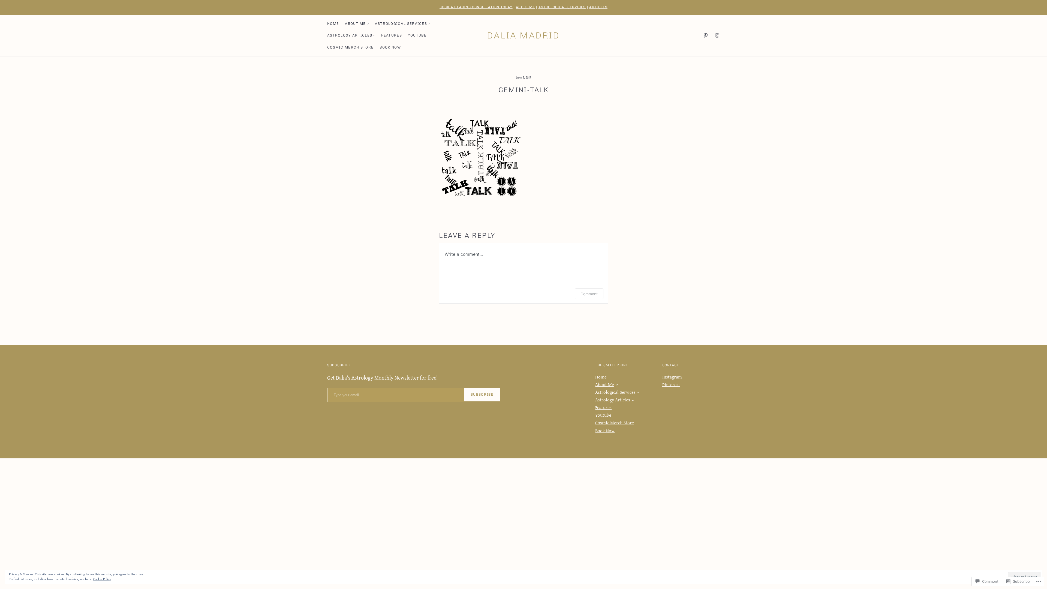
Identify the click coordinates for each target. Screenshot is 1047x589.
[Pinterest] (705, 35)
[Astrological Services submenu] (429, 24)
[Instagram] (717, 35)
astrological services (562, 7)
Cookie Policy (102, 579)
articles (598, 7)
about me (525, 7)
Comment (589, 294)
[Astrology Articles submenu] (374, 35)
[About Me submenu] (368, 24)
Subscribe (482, 394)
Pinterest (671, 384)
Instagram (672, 376)
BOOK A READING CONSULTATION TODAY (476, 7)
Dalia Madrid (523, 35)
